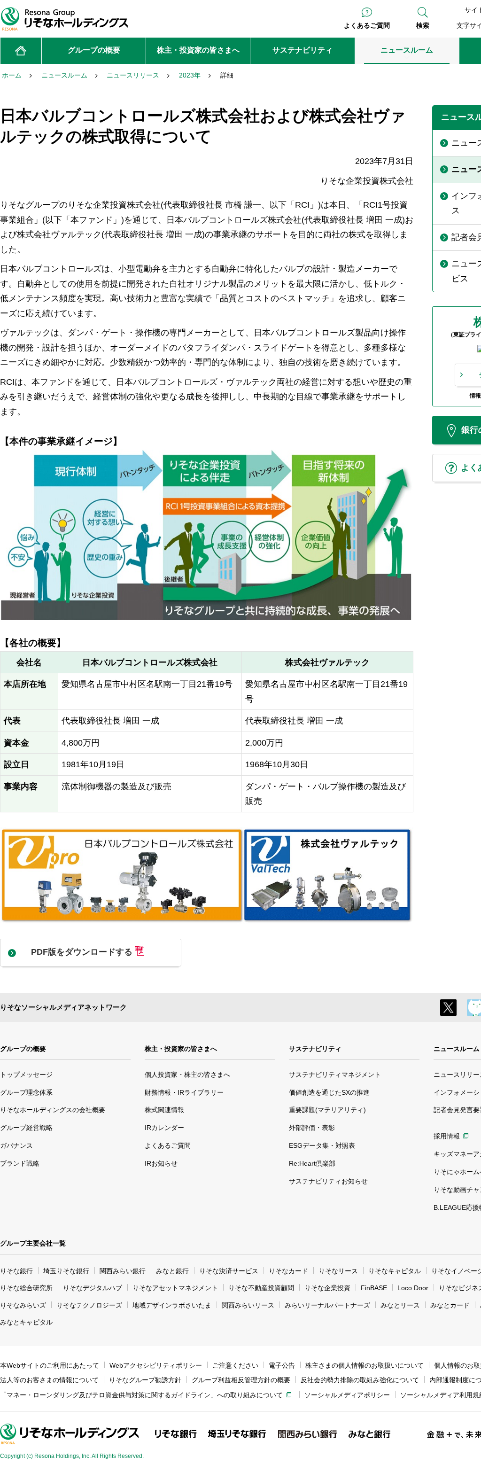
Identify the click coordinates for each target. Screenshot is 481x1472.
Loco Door (412, 1288)
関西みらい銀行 (123, 1271)
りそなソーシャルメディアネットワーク (63, 1007)
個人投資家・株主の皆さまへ (187, 1074)
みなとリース (400, 1305)
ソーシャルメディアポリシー (347, 1395)
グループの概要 (23, 1048)
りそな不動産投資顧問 (261, 1288)
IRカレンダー (164, 1127)
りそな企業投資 (327, 1288)
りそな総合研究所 (26, 1288)
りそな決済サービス (228, 1271)
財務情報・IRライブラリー (184, 1092)
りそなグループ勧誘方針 (145, 1380)
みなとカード (450, 1305)
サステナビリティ (315, 1048)
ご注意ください (235, 1365)
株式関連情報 (164, 1110)
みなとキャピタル (26, 1322)
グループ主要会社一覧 (33, 1243)
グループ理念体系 (26, 1092)
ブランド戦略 (19, 1163)
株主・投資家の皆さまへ (181, 1048)
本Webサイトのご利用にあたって (49, 1365)
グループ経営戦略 (26, 1127)
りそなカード (288, 1271)
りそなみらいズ (23, 1305)
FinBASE (374, 1288)
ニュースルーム (457, 1048)
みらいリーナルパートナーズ (327, 1305)
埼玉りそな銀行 (66, 1271)
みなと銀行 (172, 1271)
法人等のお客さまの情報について (49, 1380)
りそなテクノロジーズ (89, 1305)
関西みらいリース (248, 1305)
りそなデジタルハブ (92, 1288)
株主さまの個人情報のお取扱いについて (364, 1365)
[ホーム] (21, 51)
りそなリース (338, 1271)
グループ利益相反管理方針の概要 (241, 1380)
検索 (422, 25)
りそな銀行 (16, 1271)
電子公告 (282, 1365)
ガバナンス (16, 1145)
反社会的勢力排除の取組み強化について (360, 1380)
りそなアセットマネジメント (175, 1288)
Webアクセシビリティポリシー (155, 1365)
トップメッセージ (26, 1074)
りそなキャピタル (394, 1271)
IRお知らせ (161, 1163)
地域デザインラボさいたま (171, 1305)
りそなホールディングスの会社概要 (52, 1110)
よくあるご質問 (367, 25)
